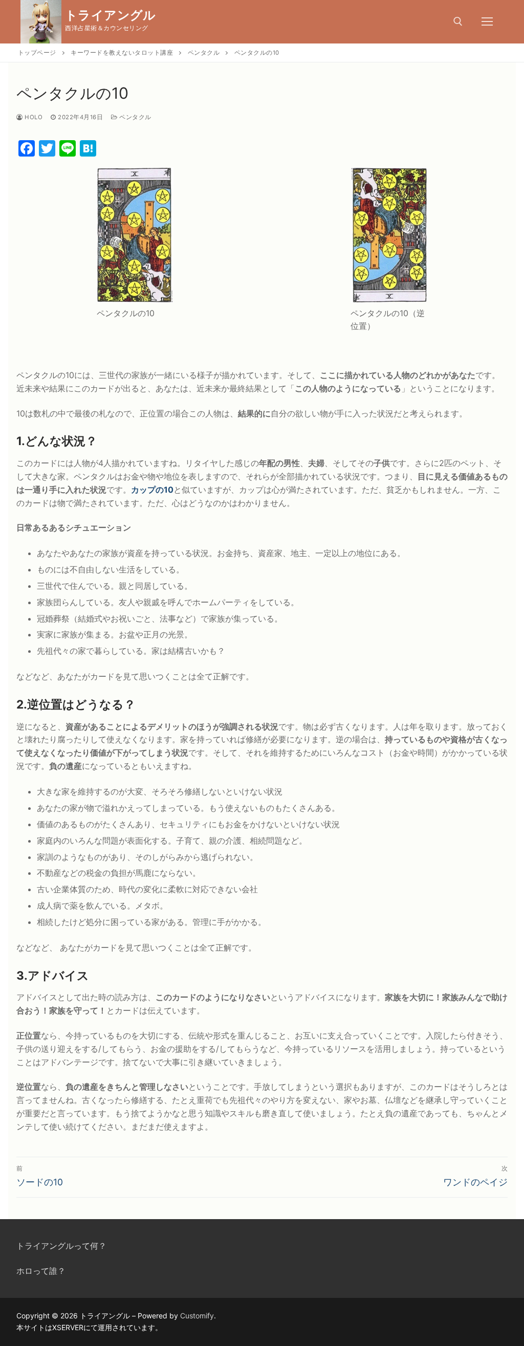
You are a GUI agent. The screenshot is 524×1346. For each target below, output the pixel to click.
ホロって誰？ (41, 1271)
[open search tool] (458, 21)
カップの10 (152, 489)
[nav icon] (487, 22)
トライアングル (110, 15)
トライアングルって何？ (61, 1246)
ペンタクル (134, 117)
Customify (197, 1315)
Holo (32, 117)
